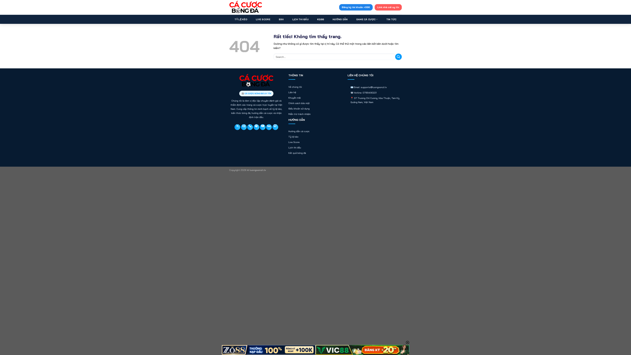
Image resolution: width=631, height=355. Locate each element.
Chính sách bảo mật (299, 103)
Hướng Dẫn (340, 19)
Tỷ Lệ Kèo (240, 19)
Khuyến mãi (294, 97)
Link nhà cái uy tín (388, 7)
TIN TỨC (391, 19)
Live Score (263, 19)
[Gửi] (398, 57)
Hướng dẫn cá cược (299, 131)
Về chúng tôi (295, 86)
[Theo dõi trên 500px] (269, 127)
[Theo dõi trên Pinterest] (256, 127)
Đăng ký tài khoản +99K (356, 7)
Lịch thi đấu (294, 147)
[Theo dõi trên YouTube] (263, 127)
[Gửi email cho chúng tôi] (244, 127)
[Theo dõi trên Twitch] (275, 127)
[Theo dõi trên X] (237, 127)
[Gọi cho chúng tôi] (250, 127)
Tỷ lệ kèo (293, 136)
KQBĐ (320, 19)
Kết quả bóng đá (297, 153)
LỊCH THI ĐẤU (300, 19)
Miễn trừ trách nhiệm (299, 114)
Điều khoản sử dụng (299, 108)
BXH (281, 19)
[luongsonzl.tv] (245, 7)
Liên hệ (292, 92)
